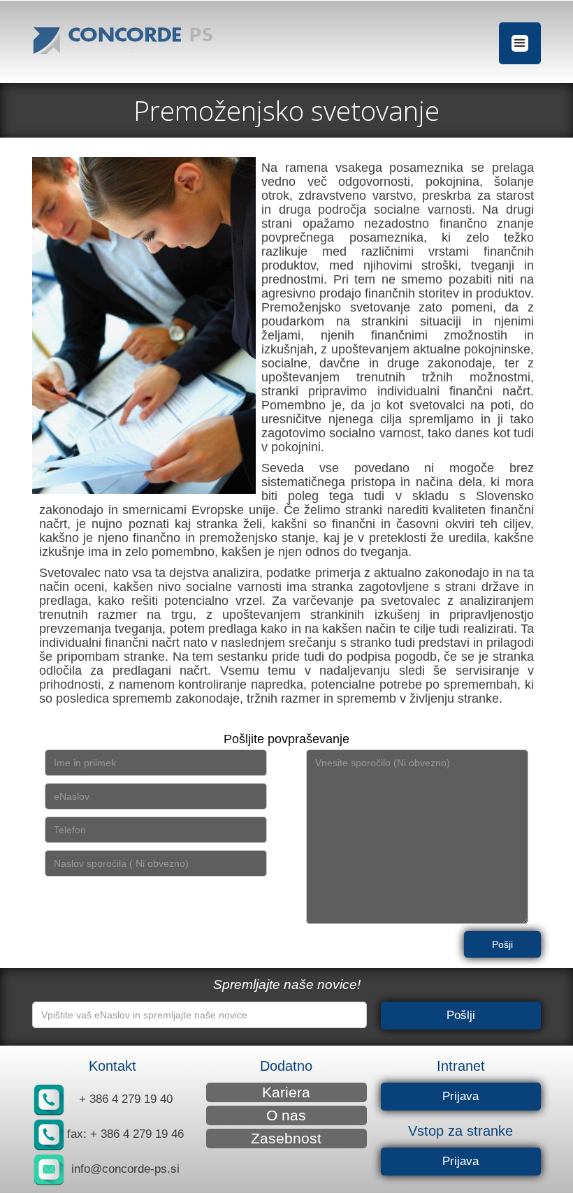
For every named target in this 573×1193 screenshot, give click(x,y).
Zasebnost (286, 1138)
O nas (286, 1115)
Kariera (286, 1092)
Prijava (460, 1096)
